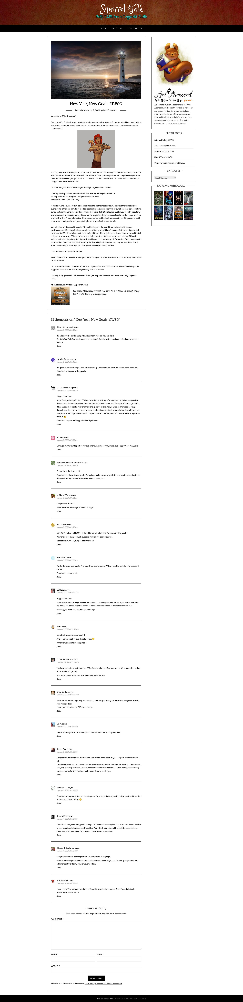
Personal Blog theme (138, 998)
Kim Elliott (61, 557)
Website (55, 966)
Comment (57, 919)
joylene (60, 437)
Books (104, 28)
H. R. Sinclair (62, 880)
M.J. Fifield (62, 524)
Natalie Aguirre (64, 359)
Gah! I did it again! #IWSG (165, 145)
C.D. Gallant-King (65, 387)
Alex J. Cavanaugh (65, 327)
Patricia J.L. (62, 787)
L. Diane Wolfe (63, 495)
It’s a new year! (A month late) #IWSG (169, 163)
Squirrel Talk (121, 9)
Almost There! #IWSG (163, 157)
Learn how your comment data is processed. (103, 983)
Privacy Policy (134, 28)
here (107, 291)
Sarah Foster (63, 749)
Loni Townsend (110, 110)
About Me (117, 28)
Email (100, 954)
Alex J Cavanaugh (125, 291)
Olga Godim (62, 692)
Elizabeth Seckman (65, 848)
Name (55, 954)
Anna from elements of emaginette (71, 642)
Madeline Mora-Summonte (69, 462)
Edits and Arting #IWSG (164, 140)
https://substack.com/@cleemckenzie (88, 675)
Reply (59, 346)
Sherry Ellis (62, 816)
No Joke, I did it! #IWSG (164, 151)
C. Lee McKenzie (64, 659)
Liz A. (59, 723)
